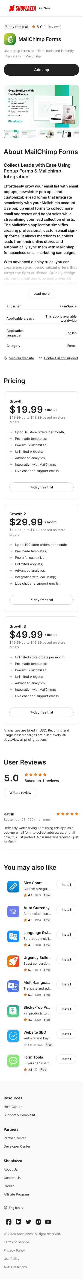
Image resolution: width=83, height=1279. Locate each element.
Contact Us (12, 1178)
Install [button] (66, 884)
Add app (41, 69)
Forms (72, 346)
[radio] (26, 774)
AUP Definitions (15, 1267)
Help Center (13, 1107)
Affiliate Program (16, 1194)
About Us (11, 1169)
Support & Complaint (19, 1115)
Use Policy (11, 1259)
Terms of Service (16, 1242)
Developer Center (17, 1146)
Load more (41, 293)
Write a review (20, 792)
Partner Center (15, 1138)
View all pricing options (29, 739)
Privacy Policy (14, 1250)
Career (9, 1186)
